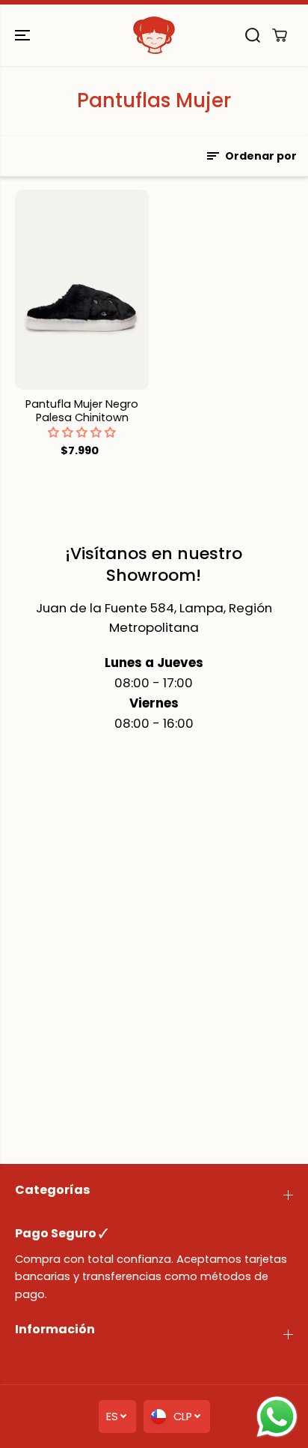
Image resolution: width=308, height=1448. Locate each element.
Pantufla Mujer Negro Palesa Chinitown (81, 411)
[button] (24, 35)
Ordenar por (260, 155)
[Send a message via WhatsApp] (277, 1417)
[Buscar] (252, 35)
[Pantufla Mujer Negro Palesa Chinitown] (82, 290)
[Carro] (279, 35)
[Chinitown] (154, 35)
